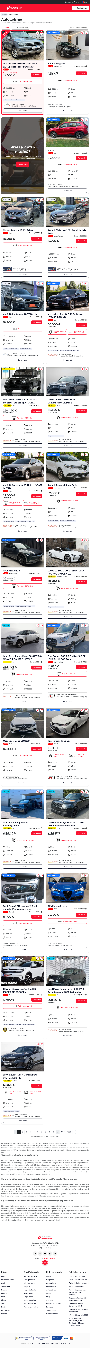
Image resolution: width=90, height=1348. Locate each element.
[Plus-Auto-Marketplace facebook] (35, 1253)
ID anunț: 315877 (79, 662)
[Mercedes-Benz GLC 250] (22, 723)
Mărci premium (29, 1280)
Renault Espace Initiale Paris (62, 485)
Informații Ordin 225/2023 (78, 1315)
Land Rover (5, 1310)
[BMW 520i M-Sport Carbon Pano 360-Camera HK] (22, 1056)
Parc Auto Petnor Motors (67, 695)
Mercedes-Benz (7, 1280)
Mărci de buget (29, 1283)
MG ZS (51, 150)
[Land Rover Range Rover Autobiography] (22, 804)
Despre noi (50, 1280)
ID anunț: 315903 (35, 491)
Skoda (3, 1300)
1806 (69, 1132)
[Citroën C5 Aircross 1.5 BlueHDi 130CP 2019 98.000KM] (22, 971)
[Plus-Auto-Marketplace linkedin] (55, 1253)
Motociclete (51, 1286)
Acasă (4, 15)
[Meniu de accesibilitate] (45, 1262)
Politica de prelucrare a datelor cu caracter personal (77, 1292)
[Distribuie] (37, 33)
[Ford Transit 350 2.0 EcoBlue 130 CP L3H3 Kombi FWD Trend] (67, 638)
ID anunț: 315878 (35, 573)
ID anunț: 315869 (79, 743)
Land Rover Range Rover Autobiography (15, 824)
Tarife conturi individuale (78, 1280)
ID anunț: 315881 (79, 488)
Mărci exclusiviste (30, 1276)
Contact (49, 1300)
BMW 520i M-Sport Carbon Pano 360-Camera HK (20, 1076)
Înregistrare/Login (72, 2)
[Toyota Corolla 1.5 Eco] (67, 723)
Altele (48, 1293)
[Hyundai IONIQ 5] (22, 552)
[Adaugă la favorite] (41, 33)
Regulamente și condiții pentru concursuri (77, 1299)
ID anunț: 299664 (34, 69)
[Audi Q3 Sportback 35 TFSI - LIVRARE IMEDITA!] (22, 467)
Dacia (3, 1307)
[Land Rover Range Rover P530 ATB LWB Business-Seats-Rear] (67, 804)
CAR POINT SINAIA (18, 104)
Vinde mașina (51, 1310)
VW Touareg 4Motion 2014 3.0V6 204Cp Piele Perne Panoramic (20, 65)
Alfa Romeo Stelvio (57, 906)
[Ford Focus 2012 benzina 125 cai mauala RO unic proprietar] (22, 888)
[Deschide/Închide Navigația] (3, 8)
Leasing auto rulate (53, 1303)
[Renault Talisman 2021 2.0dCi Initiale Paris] (67, 212)
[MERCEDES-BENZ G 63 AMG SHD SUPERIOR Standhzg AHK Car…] (22, 381)
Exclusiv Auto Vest (55, 105)
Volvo (3, 1303)
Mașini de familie (30, 1290)
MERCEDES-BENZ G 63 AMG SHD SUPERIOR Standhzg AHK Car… (20, 401)
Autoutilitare (51, 1290)
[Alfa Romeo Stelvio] (67, 888)
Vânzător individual (55, 185)
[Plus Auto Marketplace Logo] (14, 8)
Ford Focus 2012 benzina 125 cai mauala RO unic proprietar (20, 908)
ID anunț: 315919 (35, 405)
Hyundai (4, 1314)
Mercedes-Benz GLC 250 (16, 740)
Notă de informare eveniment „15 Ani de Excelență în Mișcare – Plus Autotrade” (77, 1321)
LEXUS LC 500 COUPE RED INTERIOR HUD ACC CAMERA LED (66, 572)
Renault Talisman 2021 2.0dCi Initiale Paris (67, 232)
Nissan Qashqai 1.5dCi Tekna (18, 230)
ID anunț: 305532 (35, 233)
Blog (48, 1297)
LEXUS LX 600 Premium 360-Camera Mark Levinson (63, 401)
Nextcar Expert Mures (16, 1029)
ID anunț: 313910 (35, 317)
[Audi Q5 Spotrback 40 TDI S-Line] (22, 296)
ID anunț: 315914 (35, 828)
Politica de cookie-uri (77, 1286)
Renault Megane (56, 63)
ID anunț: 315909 (35, 1081)
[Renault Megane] (67, 45)
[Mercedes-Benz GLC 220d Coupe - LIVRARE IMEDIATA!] (67, 296)
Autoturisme (51, 1283)
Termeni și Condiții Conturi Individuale (76, 1305)
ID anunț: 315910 (79, 995)
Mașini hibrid (28, 1297)
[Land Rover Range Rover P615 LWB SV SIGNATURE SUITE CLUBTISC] (22, 638)
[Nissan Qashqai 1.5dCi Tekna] (22, 212)
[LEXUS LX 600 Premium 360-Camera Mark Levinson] (67, 381)
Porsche (4, 1290)
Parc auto (50, 1307)
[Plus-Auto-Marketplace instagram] (40, 1253)
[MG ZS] (67, 132)
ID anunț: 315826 (35, 995)
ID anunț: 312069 (79, 236)
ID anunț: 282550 (35, 743)
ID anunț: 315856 (35, 912)
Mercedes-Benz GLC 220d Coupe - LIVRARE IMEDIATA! (66, 316)
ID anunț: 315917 (79, 405)
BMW (3, 1276)
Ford (3, 1297)
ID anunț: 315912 (79, 828)
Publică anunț (23, 164)
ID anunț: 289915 (79, 909)
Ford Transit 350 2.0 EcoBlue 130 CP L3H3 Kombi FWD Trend (67, 658)
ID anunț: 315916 (79, 576)
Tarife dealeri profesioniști (78, 1283)
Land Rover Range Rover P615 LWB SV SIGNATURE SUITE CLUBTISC (22, 658)
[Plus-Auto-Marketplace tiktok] (50, 1253)
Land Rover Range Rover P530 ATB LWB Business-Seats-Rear (66, 824)
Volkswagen (5, 1286)
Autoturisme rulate (31, 1307)
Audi (3, 1283)
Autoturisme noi (30, 1303)
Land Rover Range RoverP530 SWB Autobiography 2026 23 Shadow (66, 990)
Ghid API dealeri (52, 1314)
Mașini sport (28, 1293)
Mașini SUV (28, 1286)
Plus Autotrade (65, 354)
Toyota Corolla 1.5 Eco (59, 740)
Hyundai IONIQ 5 (12, 570)
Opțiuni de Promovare (77, 1276)
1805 (63, 1132)
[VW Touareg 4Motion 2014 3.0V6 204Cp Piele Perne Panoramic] (23, 45)
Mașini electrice (30, 1300)
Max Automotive (19, 354)
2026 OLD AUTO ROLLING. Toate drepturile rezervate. (49, 1343)
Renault (4, 1293)
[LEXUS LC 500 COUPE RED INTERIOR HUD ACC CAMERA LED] (67, 552)
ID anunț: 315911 (80, 320)
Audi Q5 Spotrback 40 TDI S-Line (20, 314)
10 (53, 1132)
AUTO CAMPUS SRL (19, 268)
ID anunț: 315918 (79, 66)
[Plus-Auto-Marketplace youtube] (45, 1253)
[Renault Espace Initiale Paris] (67, 467)
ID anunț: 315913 (79, 153)
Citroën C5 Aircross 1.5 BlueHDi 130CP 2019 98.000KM (19, 990)
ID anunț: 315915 (35, 662)
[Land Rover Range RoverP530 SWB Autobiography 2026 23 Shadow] (67, 971)
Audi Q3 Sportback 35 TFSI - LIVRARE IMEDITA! (22, 487)
